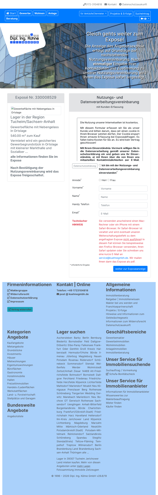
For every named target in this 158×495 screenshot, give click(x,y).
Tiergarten (78, 393)
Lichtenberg (64, 422)
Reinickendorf (76, 433)
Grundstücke (14, 350)
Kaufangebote (15, 342)
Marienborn (83, 396)
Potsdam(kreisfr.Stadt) (70, 430)
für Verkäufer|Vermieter (93, 13)
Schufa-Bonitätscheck (121, 373)
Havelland (81, 415)
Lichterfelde (94, 382)
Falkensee (87, 345)
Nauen (97, 356)
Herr (104, 180)
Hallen (11, 379)
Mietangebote (15, 346)
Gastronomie (14, 372)
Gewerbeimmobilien (117, 341)
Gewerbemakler (115, 337)
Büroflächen (14, 368)
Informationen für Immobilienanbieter (127, 391)
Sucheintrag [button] (142, 13)
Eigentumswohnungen (20, 365)
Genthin (74, 348)
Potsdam (62, 359)
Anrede (76, 180)
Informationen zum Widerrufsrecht (126, 321)
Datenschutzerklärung (85, 166)
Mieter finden (113, 402)
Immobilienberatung (117, 295)
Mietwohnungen (16, 361)
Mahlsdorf (63, 385)
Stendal (89, 363)
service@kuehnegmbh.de (113, 257)
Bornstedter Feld (79, 341)
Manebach (69, 396)
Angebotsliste (15, 416)
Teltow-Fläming (84, 441)
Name (76, 195)
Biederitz (62, 341)
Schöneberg (64, 393)
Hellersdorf (94, 415)
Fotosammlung (78, 469)
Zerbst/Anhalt (65, 371)
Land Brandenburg (83, 448)
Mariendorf (75, 385)
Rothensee (95, 389)
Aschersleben (64, 337)
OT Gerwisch (72, 400)
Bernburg (96, 337)
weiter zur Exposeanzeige (130, 268)
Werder (76, 367)
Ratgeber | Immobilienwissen (122, 299)
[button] (25, 13)
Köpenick (81, 382)
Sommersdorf (75, 363)
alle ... (85, 452)
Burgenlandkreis (66, 408)
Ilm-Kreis (62, 419)
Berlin (86, 337)
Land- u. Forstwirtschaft (21, 394)
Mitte (60, 426)
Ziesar (77, 371)
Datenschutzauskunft (134, 4)
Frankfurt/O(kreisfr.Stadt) (78, 411)
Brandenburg (64, 448)
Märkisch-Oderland (77, 426)
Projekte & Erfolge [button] (121, 13)
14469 (85, 371)
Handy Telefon (80, 204)
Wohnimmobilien (115, 345)
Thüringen (75, 452)
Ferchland (69, 378)
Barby (77, 337)
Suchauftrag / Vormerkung (121, 370)
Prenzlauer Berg (77, 389)
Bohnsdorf (75, 374)
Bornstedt (89, 374)
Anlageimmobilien (116, 348)
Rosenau (73, 359)
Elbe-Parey (74, 345)
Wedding (90, 393)
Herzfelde (69, 382)
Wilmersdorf (85, 445)
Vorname (77, 187)
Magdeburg (85, 356)
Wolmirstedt (94, 367)
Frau (112, 180)
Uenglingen (73, 404)
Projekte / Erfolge (116, 310)
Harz (71, 415)
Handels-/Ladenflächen (20, 387)
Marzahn (96, 422)
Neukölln (96, 426)
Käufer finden (114, 406)
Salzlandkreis (93, 433)
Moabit (87, 385)
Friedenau (81, 378)
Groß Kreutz (87, 348)
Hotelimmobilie (16, 376)
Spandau (82, 437)
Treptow (71, 445)
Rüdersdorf (86, 359)
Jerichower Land (79, 419)
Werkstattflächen (17, 390)
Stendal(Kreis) (65, 441)
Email (75, 212)
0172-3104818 (93, 4)
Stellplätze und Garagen (21, 398)
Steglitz (96, 437)
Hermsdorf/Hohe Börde (83, 352)
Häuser (11, 357)
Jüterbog (71, 356)
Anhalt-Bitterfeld (91, 404)
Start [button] (12, 13)
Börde (81, 408)
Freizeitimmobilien (18, 383)
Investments (14, 353)
